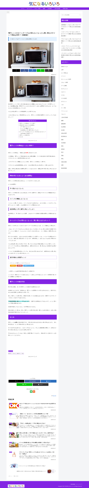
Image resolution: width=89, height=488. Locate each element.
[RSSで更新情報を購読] (34, 391)
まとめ (21, 136)
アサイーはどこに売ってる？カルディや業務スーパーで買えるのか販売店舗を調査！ (71, 41)
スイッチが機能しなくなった (27, 128)
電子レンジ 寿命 (20, 353)
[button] (49, 70)
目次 (32, 120)
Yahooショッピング (28, 265)
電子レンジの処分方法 (25, 135)
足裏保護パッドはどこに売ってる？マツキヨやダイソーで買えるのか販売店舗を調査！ (71, 26)
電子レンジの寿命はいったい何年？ (27, 123)
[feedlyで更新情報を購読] (31, 391)
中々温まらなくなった (26, 126)
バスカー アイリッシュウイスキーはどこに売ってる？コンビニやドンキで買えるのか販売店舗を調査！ (71, 48)
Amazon (13, 265)
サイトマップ (78, 484)
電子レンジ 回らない (13, 353)
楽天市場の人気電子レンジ (27, 133)
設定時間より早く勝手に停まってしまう (30, 130)
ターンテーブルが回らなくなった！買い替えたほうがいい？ (33, 131)
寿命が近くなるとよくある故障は (27, 125)
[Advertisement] (32, 22)
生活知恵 (11, 351)
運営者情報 (73, 484)
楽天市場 (20, 265)
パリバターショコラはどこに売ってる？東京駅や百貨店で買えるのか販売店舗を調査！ (71, 55)
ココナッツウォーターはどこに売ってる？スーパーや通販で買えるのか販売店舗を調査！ (71, 33)
